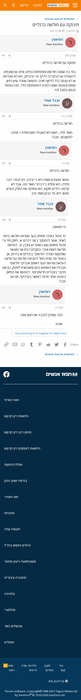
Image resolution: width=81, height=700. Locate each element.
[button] (75, 5)
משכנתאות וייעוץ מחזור (20, 561)
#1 (3, 55)
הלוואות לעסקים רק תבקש (22, 448)
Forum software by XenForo (35, 693)
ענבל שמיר (52, 100)
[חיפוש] (5, 5)
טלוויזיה (9, 594)
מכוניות (9, 513)
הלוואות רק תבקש (16, 416)
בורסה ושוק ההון (15, 480)
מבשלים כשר (13, 626)
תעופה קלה (12, 529)
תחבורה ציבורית (15, 577)
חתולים (9, 642)
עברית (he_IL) (57, 681)
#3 (3, 163)
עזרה (24, 665)
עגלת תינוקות (13, 464)
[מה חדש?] (13, 5)
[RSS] (5, 665)
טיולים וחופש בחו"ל (17, 545)
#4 (3, 220)
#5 (3, 308)
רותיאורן (71, 31)
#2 (3, 116)
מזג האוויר (11, 497)
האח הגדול (11, 400)
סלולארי (9, 610)
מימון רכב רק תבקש (17, 432)
